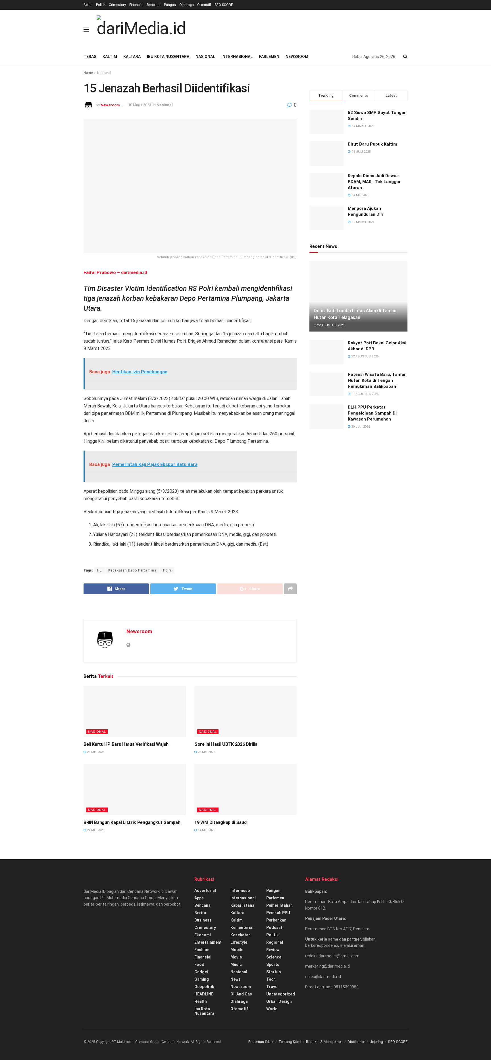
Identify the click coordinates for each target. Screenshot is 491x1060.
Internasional (237, 56)
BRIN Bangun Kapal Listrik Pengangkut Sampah (132, 822)
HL (99, 570)
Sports (272, 964)
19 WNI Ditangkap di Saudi (220, 822)
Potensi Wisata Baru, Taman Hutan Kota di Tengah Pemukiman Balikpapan (377, 380)
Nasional (205, 56)
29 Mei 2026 (95, 752)
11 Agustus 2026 (364, 394)
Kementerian (242, 927)
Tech (271, 979)
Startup (273, 972)
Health (200, 1001)
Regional (274, 942)
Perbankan (276, 920)
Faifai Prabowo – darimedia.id (115, 272)
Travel (272, 986)
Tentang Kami (289, 1042)
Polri (167, 570)
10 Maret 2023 (139, 105)
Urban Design (279, 1001)
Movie (236, 957)
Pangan (170, 5)
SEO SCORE (224, 5)
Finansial (136, 5)
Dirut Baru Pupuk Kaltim (372, 144)
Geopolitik (204, 986)
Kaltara (132, 56)
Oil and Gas (241, 994)
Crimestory (117, 5)
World (272, 1009)
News (235, 979)
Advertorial (205, 890)
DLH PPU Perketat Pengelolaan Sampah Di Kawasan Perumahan (372, 413)
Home (88, 73)
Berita (88, 5)
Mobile (236, 949)
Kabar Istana (242, 905)
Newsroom (297, 56)
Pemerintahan (279, 905)
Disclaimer (356, 1042)
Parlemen (269, 56)
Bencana (154, 5)
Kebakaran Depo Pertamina (132, 570)
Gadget (201, 972)
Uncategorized (280, 994)
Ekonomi (202, 935)
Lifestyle (238, 942)
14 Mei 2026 (206, 830)
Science (273, 957)
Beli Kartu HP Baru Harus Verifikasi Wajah (126, 744)
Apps (199, 898)
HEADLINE (203, 994)
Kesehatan (240, 935)
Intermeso (240, 890)
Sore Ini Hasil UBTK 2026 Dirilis (225, 744)
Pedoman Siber (261, 1042)
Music (236, 964)
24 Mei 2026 (95, 830)
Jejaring (376, 1042)
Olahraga (186, 5)
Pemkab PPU (278, 912)
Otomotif (204, 5)
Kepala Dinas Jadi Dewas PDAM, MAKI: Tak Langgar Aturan (374, 181)
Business (203, 920)
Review (272, 949)
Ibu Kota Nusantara (168, 56)
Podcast (274, 927)
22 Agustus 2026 (330, 325)
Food (199, 964)
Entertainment (208, 942)
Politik (100, 5)
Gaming (201, 979)
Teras (90, 56)
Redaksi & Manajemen (324, 1042)
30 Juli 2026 (360, 426)
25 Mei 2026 (206, 752)
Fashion (201, 949)
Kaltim (110, 56)
